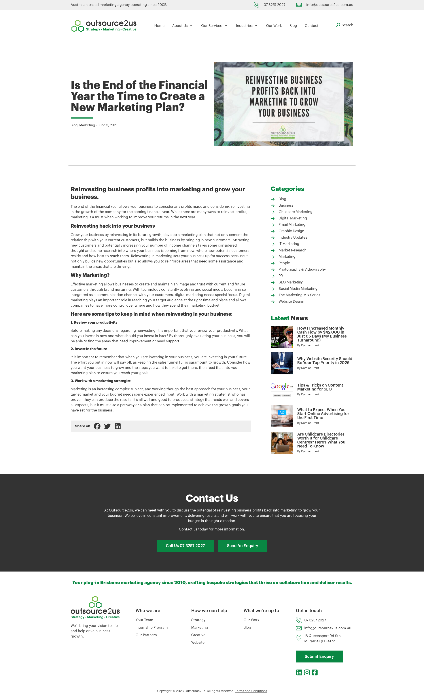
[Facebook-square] (314, 672)
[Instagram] (307, 672)
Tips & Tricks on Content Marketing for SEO (320, 387)
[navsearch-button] (344, 25)
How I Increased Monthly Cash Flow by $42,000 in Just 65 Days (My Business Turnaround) (322, 334)
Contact (311, 26)
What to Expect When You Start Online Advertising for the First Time (323, 414)
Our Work (274, 26)
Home (159, 26)
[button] (97, 426)
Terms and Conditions (251, 691)
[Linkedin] (299, 672)
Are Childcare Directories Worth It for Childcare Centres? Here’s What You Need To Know (321, 440)
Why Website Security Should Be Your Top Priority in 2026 (324, 361)
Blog (293, 26)
